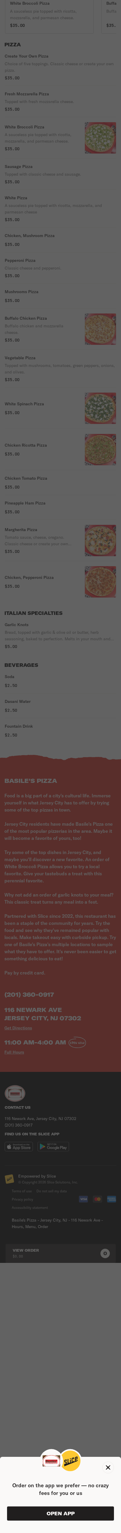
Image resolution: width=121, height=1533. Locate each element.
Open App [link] (61, 1513)
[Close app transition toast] (108, 1467)
